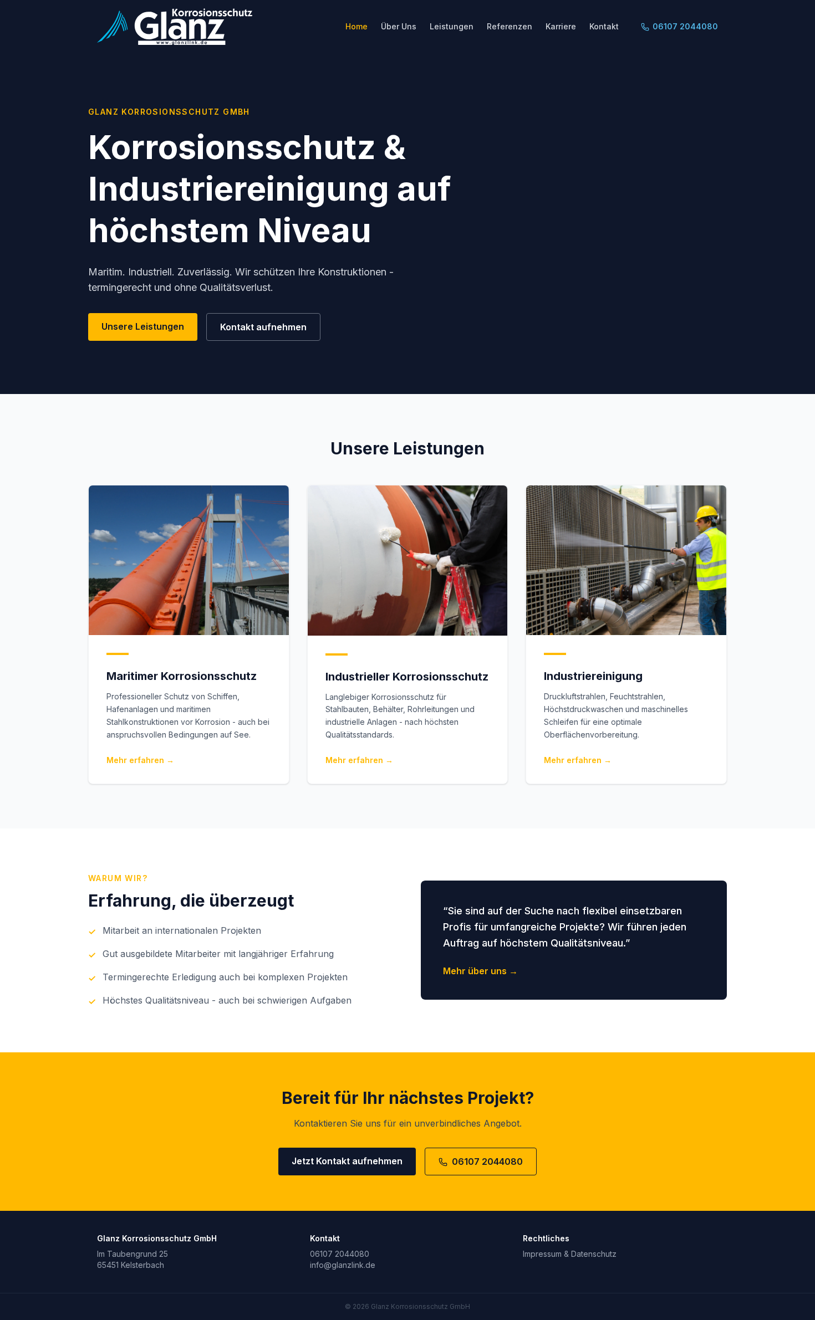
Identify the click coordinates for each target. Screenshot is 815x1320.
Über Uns (398, 26)
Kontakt (604, 26)
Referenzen (509, 26)
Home (356, 26)
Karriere (561, 26)
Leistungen (451, 26)
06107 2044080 (685, 26)
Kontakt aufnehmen (263, 326)
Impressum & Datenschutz (570, 1253)
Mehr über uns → (480, 970)
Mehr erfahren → (140, 760)
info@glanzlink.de (342, 1265)
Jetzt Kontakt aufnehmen (347, 1160)
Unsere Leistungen (142, 326)
